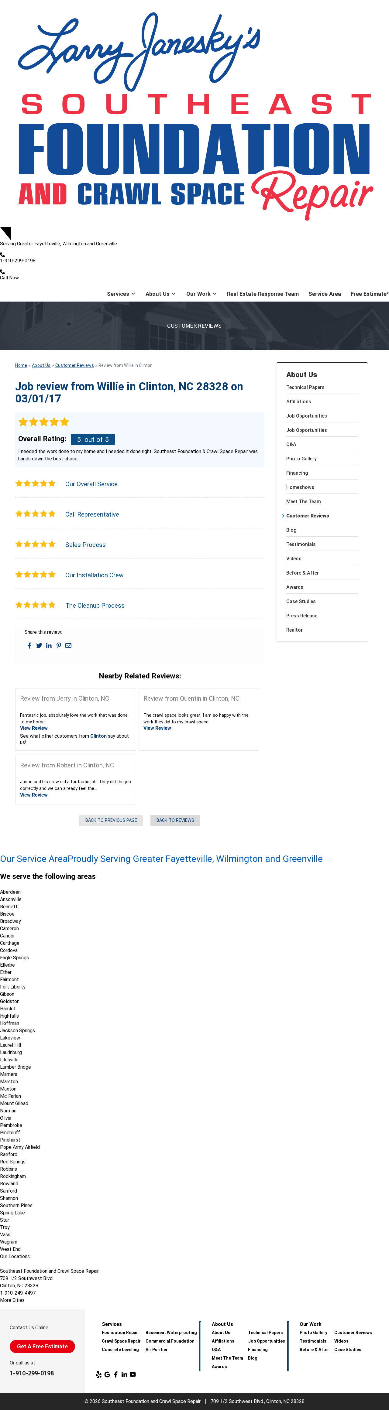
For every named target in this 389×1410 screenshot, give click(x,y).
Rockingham (13, 1176)
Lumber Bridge (15, 1067)
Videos (293, 559)
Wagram (8, 1242)
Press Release (301, 616)
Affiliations (298, 402)
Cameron (9, 928)
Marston (9, 1081)
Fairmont (9, 979)
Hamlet (8, 1009)
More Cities (12, 1300)
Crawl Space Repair (121, 1341)
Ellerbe (7, 965)
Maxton (8, 1089)
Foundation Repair (120, 1332)
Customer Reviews (307, 516)
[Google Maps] (107, 1374)
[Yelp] (98, 1374)
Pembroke (11, 1125)
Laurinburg (11, 1052)
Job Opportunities (306, 416)
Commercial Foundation (170, 1341)
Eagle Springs (14, 958)
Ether (6, 972)
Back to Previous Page (111, 820)
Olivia (5, 1118)
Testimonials (301, 544)
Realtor (294, 630)
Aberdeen (10, 892)
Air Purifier (157, 1349)
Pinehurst (10, 1140)
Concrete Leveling (120, 1349)
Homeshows (300, 487)
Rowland (9, 1183)
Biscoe (7, 914)
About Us (158, 294)
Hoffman (9, 1023)
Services (118, 294)
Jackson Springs (17, 1030)
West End (10, 1249)
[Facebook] (115, 1374)
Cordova (9, 950)
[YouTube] (132, 1374)
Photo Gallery (301, 459)
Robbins (8, 1169)
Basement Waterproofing (171, 1332)
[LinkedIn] (124, 1374)
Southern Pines (16, 1205)
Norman (8, 1111)
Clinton (98, 736)
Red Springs (13, 1162)
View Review (34, 728)
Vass (5, 1235)
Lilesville (9, 1060)
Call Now (9, 278)
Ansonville (11, 899)
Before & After (302, 573)
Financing (297, 473)
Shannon (9, 1198)
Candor (7, 936)
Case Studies (301, 601)
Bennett (9, 907)
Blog (291, 530)
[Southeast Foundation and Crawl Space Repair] (194, 113)
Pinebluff (10, 1132)
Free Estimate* (370, 294)
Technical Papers (305, 387)
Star (4, 1220)
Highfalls (9, 1016)
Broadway (10, 921)
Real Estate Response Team (263, 294)
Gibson (7, 994)
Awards (294, 587)
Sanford (8, 1191)
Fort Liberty (13, 987)
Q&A (291, 444)
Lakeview (10, 1038)
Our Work (198, 294)
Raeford (8, 1154)
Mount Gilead (14, 1103)
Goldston (9, 1001)
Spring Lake (12, 1213)
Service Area (324, 294)
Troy (5, 1227)
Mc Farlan (10, 1096)
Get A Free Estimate (42, 1346)
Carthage (9, 943)
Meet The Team (303, 501)
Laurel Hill (10, 1045)
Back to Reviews (175, 820)
